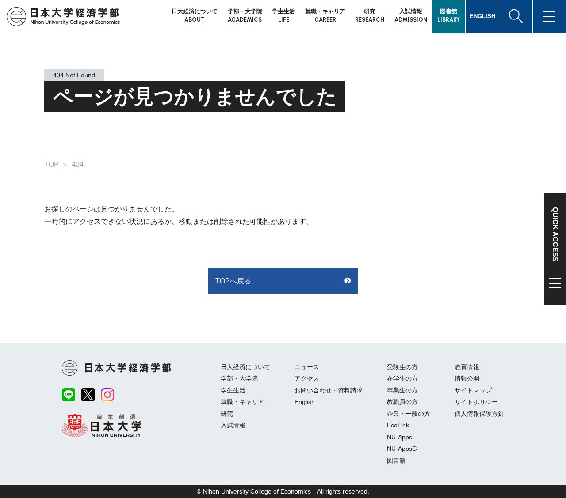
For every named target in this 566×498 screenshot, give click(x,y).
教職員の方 (402, 401)
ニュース (306, 366)
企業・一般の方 (408, 413)
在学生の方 (402, 378)
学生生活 (233, 390)
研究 (227, 413)
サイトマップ (473, 390)
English (304, 401)
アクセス (306, 378)
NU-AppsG (402, 448)
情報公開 (467, 378)
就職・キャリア (242, 401)
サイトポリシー (476, 401)
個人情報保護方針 (479, 413)
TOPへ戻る (233, 281)
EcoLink (398, 425)
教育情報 (467, 366)
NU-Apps (399, 437)
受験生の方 (402, 366)
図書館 (396, 460)
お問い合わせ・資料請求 (328, 390)
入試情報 (233, 425)
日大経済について (245, 366)
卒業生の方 (402, 390)
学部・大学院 (239, 378)
